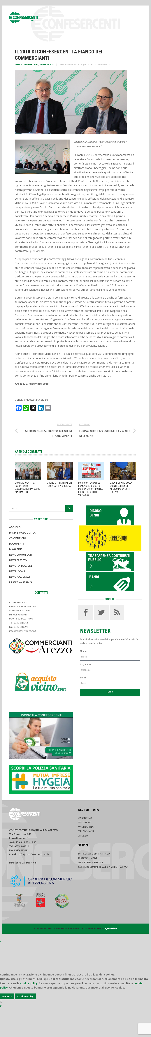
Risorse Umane (87, 858)
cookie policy (29, 983)
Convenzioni (17, 538)
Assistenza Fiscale (90, 862)
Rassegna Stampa (21, 582)
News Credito (18, 560)
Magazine (15, 549)
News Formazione (20, 565)
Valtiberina (86, 826)
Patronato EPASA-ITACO (94, 853)
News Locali (47, 64)
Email (83, 677)
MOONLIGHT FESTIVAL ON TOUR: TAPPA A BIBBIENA (59, 484)
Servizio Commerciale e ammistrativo (103, 866)
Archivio (14, 527)
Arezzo (83, 835)
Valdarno (84, 822)
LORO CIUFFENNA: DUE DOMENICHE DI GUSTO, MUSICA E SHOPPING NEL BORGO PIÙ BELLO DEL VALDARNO (90, 489)
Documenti (16, 543)
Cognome (85, 664)
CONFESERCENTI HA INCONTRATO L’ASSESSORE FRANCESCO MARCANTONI (27, 487)
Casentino (85, 818)
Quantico (111, 928)
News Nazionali (19, 576)
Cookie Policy (25, 996)
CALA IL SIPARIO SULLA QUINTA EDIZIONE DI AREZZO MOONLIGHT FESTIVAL (121, 487)
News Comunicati (26, 64)
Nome (83, 651)
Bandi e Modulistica (22, 532)
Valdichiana (86, 831)
